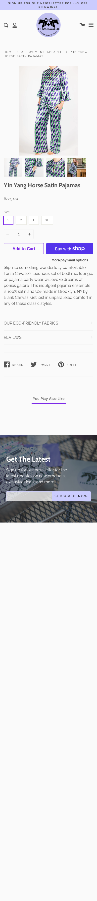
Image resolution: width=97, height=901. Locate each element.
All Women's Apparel (41, 52)
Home (9, 52)
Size (6, 212)
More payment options (69, 260)
